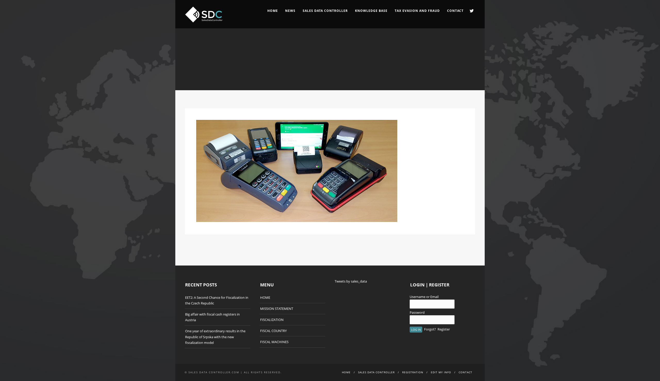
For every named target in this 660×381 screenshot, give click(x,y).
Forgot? (430, 329)
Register (444, 329)
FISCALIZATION (272, 319)
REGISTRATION (412, 372)
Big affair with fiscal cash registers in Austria (212, 317)
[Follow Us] (471, 10)
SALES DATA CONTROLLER (325, 11)
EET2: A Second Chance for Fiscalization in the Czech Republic (216, 300)
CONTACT (455, 11)
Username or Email (424, 296)
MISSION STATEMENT (276, 308)
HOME (272, 11)
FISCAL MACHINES (274, 341)
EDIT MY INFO (441, 372)
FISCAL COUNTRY (273, 330)
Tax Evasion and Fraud (417, 11)
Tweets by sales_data (351, 281)
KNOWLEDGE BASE (371, 11)
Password (417, 312)
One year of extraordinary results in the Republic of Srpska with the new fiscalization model (215, 337)
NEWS (290, 11)
